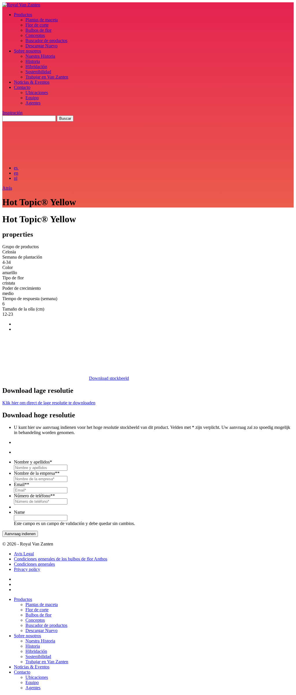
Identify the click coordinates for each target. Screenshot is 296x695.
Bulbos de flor (38, 30)
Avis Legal (24, 553)
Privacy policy (27, 569)
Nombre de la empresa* (37, 473)
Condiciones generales (34, 564)
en (16, 173)
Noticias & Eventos (31, 82)
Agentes (32, 102)
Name (19, 512)
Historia (32, 61)
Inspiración (12, 112)
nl (15, 178)
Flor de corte (37, 25)
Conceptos (35, 35)
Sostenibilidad (38, 71)
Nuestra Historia (40, 56)
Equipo (32, 97)
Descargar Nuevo (41, 45)
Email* (21, 484)
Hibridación (36, 66)
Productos (23, 14)
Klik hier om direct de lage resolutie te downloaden (48, 402)
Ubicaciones (36, 92)
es (16, 167)
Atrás (7, 188)
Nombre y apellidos (33, 461)
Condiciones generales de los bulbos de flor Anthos (60, 558)
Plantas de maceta (41, 19)
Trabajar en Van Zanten (46, 76)
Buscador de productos (46, 40)
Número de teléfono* (34, 495)
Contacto (22, 87)
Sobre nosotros (27, 50)
